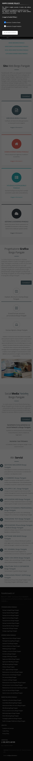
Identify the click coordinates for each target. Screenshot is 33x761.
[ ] (9, 17)
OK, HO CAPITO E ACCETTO (10, 32)
